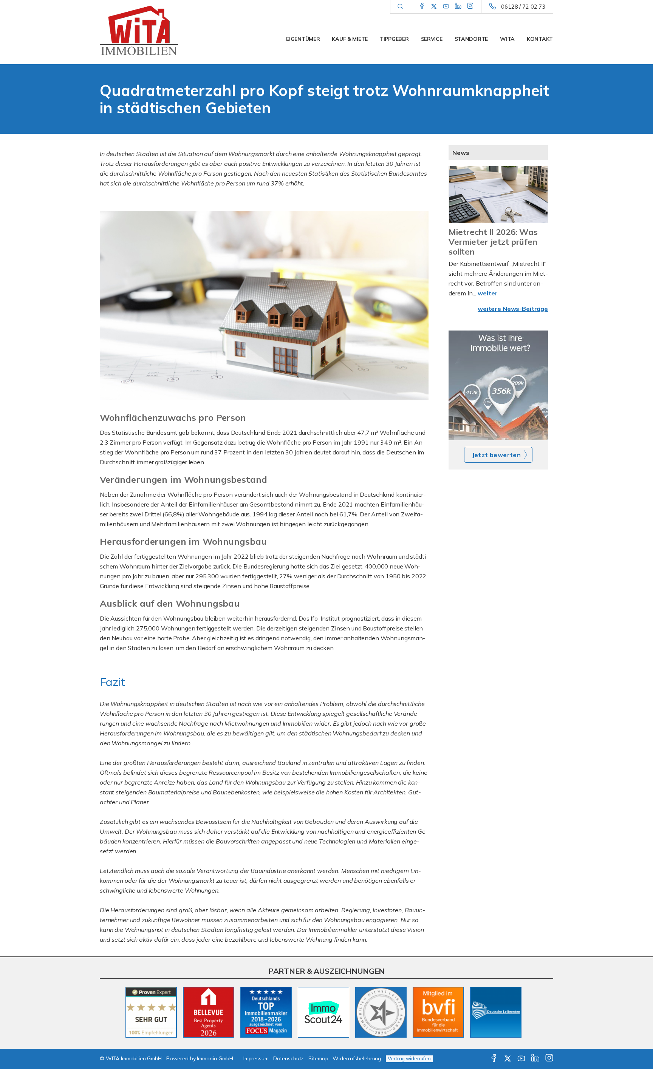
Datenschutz (288, 1058)
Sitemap (318, 1058)
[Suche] (400, 7)
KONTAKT (540, 39)
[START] (498, 385)
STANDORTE (471, 39)
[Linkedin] (458, 6)
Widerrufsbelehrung (357, 1058)
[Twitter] (434, 6)
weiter (488, 293)
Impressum (256, 1058)
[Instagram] (470, 6)
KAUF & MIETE (350, 39)
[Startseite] (152, 32)
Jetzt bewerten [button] (496, 455)
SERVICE (432, 39)
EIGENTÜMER (303, 39)
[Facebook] (422, 6)
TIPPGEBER (394, 39)
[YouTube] (446, 6)
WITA (507, 39)
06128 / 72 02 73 (523, 6)
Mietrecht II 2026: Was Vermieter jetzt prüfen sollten (493, 242)
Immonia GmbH (215, 1058)
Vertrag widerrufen (409, 1058)
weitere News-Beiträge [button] (513, 308)
